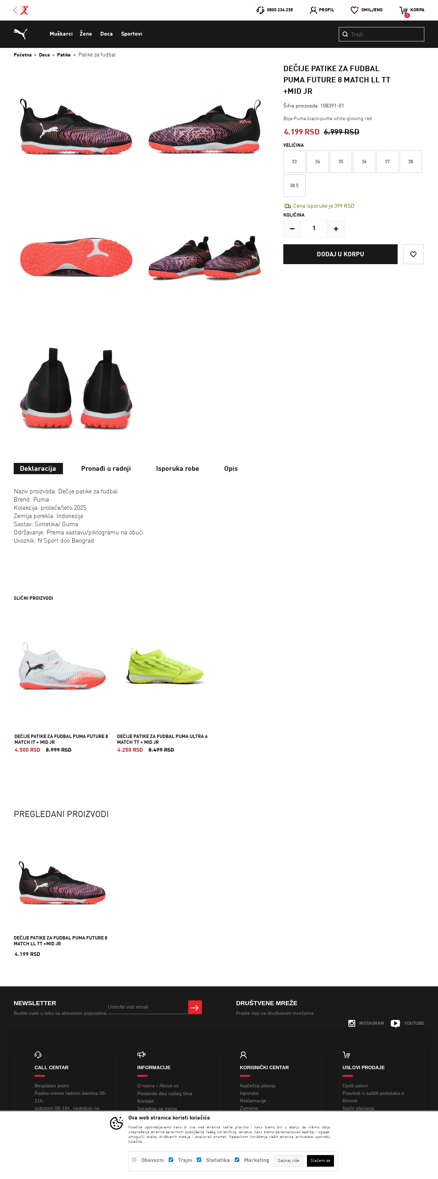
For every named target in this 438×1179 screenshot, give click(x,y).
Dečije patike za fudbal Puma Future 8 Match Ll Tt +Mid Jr (60, 941)
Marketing (256, 1160)
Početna (22, 55)
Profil (326, 10)
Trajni (185, 1160)
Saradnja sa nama (157, 1108)
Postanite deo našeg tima (164, 1093)
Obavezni (152, 1160)
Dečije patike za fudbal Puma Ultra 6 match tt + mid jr (162, 739)
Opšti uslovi (355, 1085)
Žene (86, 34)
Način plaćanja (358, 1108)
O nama (146, 1085)
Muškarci (61, 34)
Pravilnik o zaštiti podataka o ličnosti (373, 1096)
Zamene (249, 1108)
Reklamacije (253, 1100)
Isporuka (249, 1093)
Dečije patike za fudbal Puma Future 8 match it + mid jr (61, 739)
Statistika (218, 1160)
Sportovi (131, 34)
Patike (64, 55)
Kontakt (145, 1101)
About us (169, 1085)
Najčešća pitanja (257, 1085)
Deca (106, 34)
